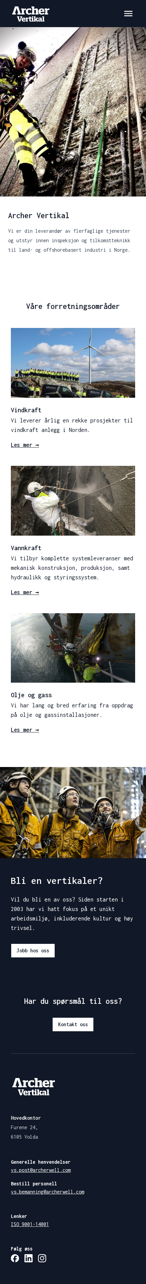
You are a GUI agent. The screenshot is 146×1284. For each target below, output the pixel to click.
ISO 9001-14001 (30, 1224)
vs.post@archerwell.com (41, 1170)
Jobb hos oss (33, 950)
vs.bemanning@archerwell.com (47, 1192)
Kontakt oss (73, 1024)
